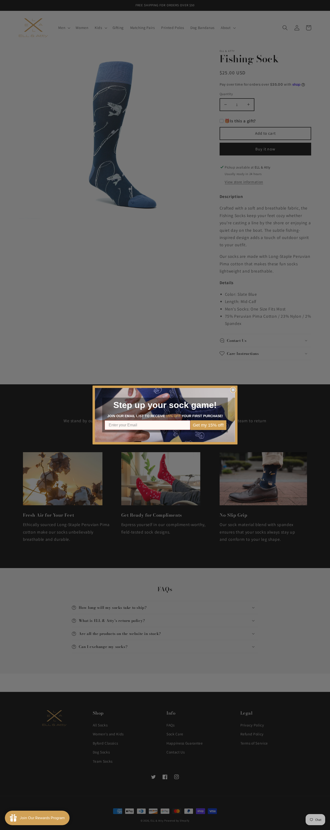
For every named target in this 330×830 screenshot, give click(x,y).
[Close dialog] (233, 389)
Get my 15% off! (208, 425)
